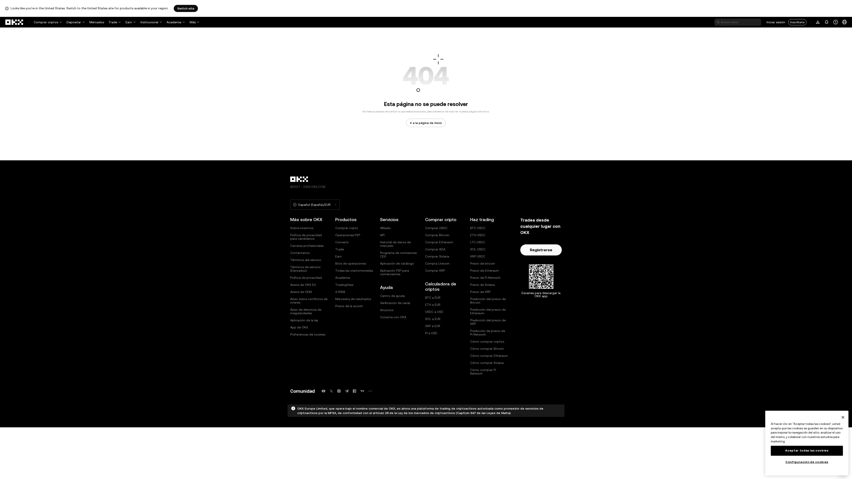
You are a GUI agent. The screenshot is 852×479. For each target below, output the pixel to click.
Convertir (342, 242)
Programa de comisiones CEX (398, 254)
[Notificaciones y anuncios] (826, 22)
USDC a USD (434, 312)
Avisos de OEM (301, 292)
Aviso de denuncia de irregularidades (305, 311)
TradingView (344, 285)
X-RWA (340, 292)
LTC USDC (477, 242)
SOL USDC (477, 249)
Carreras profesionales (306, 245)
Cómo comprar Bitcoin (487, 348)
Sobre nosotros (301, 228)
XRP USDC (477, 256)
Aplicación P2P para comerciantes (394, 272)
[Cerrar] (843, 417)
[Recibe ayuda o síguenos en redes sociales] (835, 22)
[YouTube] (323, 391)
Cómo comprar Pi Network (483, 371)
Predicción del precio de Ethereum (488, 311)
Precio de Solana (482, 285)
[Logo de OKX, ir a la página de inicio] (14, 22)
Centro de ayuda (392, 296)
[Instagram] (339, 391)
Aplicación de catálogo (397, 263)
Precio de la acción (349, 306)
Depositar (74, 22)
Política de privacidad (306, 277)
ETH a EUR (432, 304)
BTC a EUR (432, 297)
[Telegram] (347, 391)
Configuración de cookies (806, 462)
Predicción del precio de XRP (488, 322)
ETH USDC (477, 235)
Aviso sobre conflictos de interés (308, 300)
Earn (129, 22)
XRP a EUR (432, 326)
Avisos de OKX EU (303, 285)
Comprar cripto (346, 228)
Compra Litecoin (437, 263)
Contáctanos (300, 253)
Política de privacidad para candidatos (306, 236)
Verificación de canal (395, 303)
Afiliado (385, 228)
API (382, 235)
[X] (331, 391)
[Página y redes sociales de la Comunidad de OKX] (370, 391)
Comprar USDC (436, 228)
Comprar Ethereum (439, 242)
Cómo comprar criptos (487, 341)
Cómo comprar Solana (487, 363)
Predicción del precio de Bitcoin (488, 300)
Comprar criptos (46, 22)
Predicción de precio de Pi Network (487, 332)
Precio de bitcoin (482, 263)
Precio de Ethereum (484, 270)
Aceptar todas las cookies (806, 450)
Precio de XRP (480, 292)
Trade (112, 22)
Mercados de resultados (353, 299)
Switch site (185, 8)
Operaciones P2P (347, 235)
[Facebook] (355, 391)
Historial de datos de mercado (395, 243)
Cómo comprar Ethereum (489, 355)
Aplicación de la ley (304, 320)
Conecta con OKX (393, 317)
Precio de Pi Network (485, 277)
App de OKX (299, 327)
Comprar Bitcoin (437, 235)
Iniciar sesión (776, 22)
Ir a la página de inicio (426, 123)
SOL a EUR (432, 319)
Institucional (149, 22)
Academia (174, 22)
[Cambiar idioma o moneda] (844, 22)
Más (193, 22)
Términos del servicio (305, 260)
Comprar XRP (435, 270)
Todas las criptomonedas (354, 270)
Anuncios (386, 310)
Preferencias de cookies (307, 334)
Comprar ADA (435, 249)
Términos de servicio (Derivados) (305, 268)
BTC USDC (477, 228)
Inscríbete (797, 22)
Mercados (96, 22)
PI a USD (431, 333)
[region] (806, 443)
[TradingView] (362, 391)
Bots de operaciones (350, 263)
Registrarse (541, 249)
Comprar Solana (437, 256)
